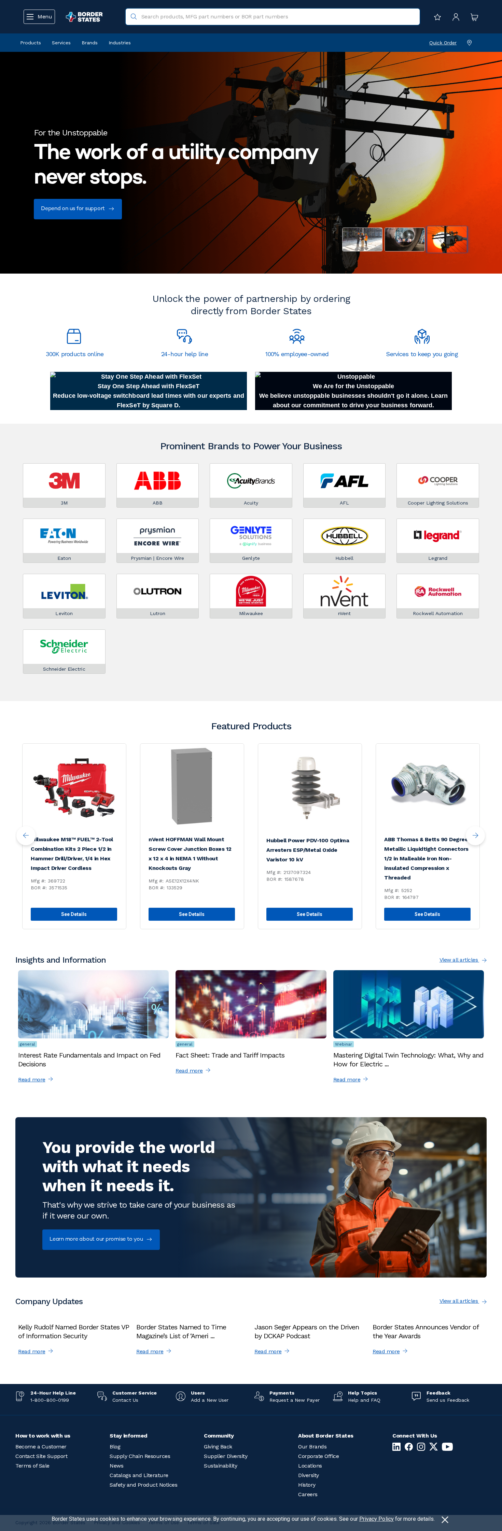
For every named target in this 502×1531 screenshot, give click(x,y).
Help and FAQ (364, 1400)
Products (30, 42)
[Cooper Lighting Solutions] (438, 481)
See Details (74, 914)
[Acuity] (251, 481)
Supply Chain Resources (140, 1456)
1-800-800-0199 (49, 1400)
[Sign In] (454, 16)
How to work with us (42, 1435)
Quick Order (443, 42)
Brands (90, 42)
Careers (308, 1494)
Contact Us (125, 1400)
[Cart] (472, 16)
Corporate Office (318, 1456)
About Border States (325, 1435)
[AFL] (345, 481)
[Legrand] (438, 536)
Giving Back (218, 1446)
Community (219, 1435)
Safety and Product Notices (143, 1485)
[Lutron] (158, 591)
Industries (120, 42)
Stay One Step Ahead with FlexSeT (149, 386)
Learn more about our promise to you (97, 1239)
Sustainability (220, 1465)
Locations (310, 1465)
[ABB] (158, 481)
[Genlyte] (251, 536)
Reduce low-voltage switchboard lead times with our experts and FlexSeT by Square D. (148, 400)
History (307, 1485)
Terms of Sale (32, 1465)
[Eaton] (64, 536)
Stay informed (129, 1435)
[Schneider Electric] (64, 647)
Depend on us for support (73, 209)
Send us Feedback (448, 1400)
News (116, 1465)
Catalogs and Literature (139, 1475)
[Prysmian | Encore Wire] (158, 536)
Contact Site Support (41, 1456)
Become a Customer (41, 1446)
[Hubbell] (345, 536)
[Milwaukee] (251, 591)
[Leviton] (64, 591)
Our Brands (312, 1446)
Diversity (308, 1475)
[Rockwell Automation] (438, 591)
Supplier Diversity (225, 1456)
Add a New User (209, 1400)
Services (61, 42)
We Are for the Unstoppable (353, 386)
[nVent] (345, 591)
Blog (115, 1446)
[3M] (64, 481)
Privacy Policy (376, 1519)
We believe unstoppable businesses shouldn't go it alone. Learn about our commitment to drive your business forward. (353, 400)
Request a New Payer (294, 1400)
